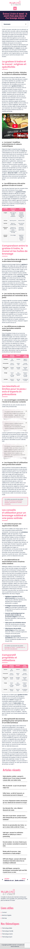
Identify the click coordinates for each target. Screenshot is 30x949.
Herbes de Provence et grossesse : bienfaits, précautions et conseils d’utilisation (14, 502)
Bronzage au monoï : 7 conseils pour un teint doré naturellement (15, 648)
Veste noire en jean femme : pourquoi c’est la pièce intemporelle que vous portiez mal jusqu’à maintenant (15, 817)
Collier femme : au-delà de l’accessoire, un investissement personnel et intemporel (13, 794)
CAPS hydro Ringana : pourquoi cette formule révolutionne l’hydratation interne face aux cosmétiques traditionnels (14, 861)
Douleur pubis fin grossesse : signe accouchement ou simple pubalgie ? (12, 852)
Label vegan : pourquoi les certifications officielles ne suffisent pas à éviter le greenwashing (13, 834)
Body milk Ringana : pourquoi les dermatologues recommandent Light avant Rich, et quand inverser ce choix (15, 870)
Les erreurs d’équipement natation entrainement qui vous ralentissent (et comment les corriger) (15, 801)
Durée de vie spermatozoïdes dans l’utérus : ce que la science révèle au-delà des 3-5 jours (14, 826)
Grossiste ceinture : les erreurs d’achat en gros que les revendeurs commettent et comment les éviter (15, 844)
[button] (15, 8)
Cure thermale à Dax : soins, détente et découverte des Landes (12, 809)
